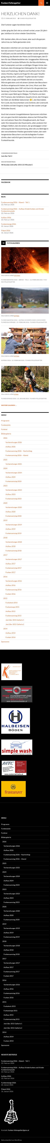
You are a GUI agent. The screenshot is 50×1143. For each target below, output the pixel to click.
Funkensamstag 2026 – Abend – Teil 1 (15, 202)
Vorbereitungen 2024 (14, 473)
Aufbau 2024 (10, 477)
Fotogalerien (13, 243)
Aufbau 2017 (10, 564)
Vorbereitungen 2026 (14, 442)
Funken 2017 (10, 572)
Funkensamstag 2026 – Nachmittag (19, 451)
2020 (5, 503)
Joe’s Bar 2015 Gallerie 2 (15, 624)
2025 (5, 460)
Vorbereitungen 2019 (14, 525)
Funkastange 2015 (12, 607)
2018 (5, 538)
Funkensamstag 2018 (13, 551)
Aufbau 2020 (10, 512)
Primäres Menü (47, 3)
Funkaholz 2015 (12, 603)
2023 (5, 486)
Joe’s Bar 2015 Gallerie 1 (15, 620)
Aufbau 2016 (10, 585)
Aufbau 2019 (10, 529)
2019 (5, 520)
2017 (5, 555)
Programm (5, 421)
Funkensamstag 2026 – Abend (17, 455)
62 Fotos (16, 316)
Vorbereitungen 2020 (14, 507)
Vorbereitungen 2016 (14, 581)
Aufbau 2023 (10, 494)
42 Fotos (16, 356)
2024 (5, 468)
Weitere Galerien (9, 405)
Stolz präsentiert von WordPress (11, 1140)
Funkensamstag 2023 (13, 499)
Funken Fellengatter (11, 3)
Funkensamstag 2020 (13, 516)
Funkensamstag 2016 (13, 590)
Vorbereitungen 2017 (14, 559)
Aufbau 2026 (6, 217)
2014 (5, 629)
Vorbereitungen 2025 (14, 464)
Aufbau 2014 (10, 633)
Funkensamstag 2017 (13, 568)
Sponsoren (5, 642)
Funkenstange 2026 (8, 224)
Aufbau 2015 (10, 611)
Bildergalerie (6, 434)
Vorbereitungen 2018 (14, 542)
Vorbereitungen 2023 (14, 490)
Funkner (4, 429)
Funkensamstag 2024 (13, 481)
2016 (5, 577)
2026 (5, 438)
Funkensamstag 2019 (13, 533)
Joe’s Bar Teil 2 (9, 154)
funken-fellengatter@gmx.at (18, 1130)
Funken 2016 (10, 594)
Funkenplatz (5, 425)
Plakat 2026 (5, 230)
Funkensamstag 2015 (13, 616)
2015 (5, 598)
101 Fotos (17, 275)
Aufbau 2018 (10, 546)
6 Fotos (16, 394)
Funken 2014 (10, 637)
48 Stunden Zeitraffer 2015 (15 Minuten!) (17, 163)
